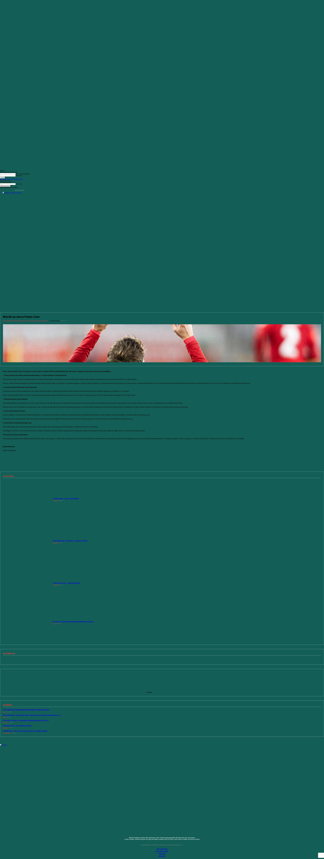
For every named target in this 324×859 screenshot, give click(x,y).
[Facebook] (1, 190)
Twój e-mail (19, 184)
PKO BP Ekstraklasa (7, 733)
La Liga (54, 623)
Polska (32, 320)
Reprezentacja (37, 320)
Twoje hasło (19, 175)
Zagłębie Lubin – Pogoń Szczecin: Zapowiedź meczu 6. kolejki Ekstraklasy (25, 731)
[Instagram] (4, 190)
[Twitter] (7, 190)
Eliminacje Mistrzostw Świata (10, 320)
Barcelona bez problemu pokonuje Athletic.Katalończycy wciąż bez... (73, 621)
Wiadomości (45, 320)
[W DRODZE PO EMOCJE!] (35, 237)
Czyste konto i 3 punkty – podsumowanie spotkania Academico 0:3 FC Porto (26, 720)
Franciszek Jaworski (55, 320)
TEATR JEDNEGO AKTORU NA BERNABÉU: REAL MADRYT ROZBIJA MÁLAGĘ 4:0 (26, 710)
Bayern (4, 717)
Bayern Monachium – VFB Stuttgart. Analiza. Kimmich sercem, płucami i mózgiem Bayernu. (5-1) (32, 715)
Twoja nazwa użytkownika (22, 174)
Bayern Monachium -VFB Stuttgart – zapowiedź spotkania (70, 541)
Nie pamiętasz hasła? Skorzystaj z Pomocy (11, 179)
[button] (320, 237)
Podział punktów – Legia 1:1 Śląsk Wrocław (66, 498)
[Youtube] (9, 190)
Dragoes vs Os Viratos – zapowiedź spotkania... (67, 583)
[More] (168, 659)
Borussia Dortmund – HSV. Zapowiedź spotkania (17, 726)
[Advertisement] (162, 296)
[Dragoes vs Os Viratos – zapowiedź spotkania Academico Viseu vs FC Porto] (27, 584)
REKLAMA (162, 854)
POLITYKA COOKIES (162, 851)
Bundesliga (55, 542)
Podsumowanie (27, 320)
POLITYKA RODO (162, 849)
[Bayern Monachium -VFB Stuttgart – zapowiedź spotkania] (27, 541)
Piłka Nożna (20, 320)
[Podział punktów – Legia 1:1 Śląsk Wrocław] (27, 499)
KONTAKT (162, 856)
